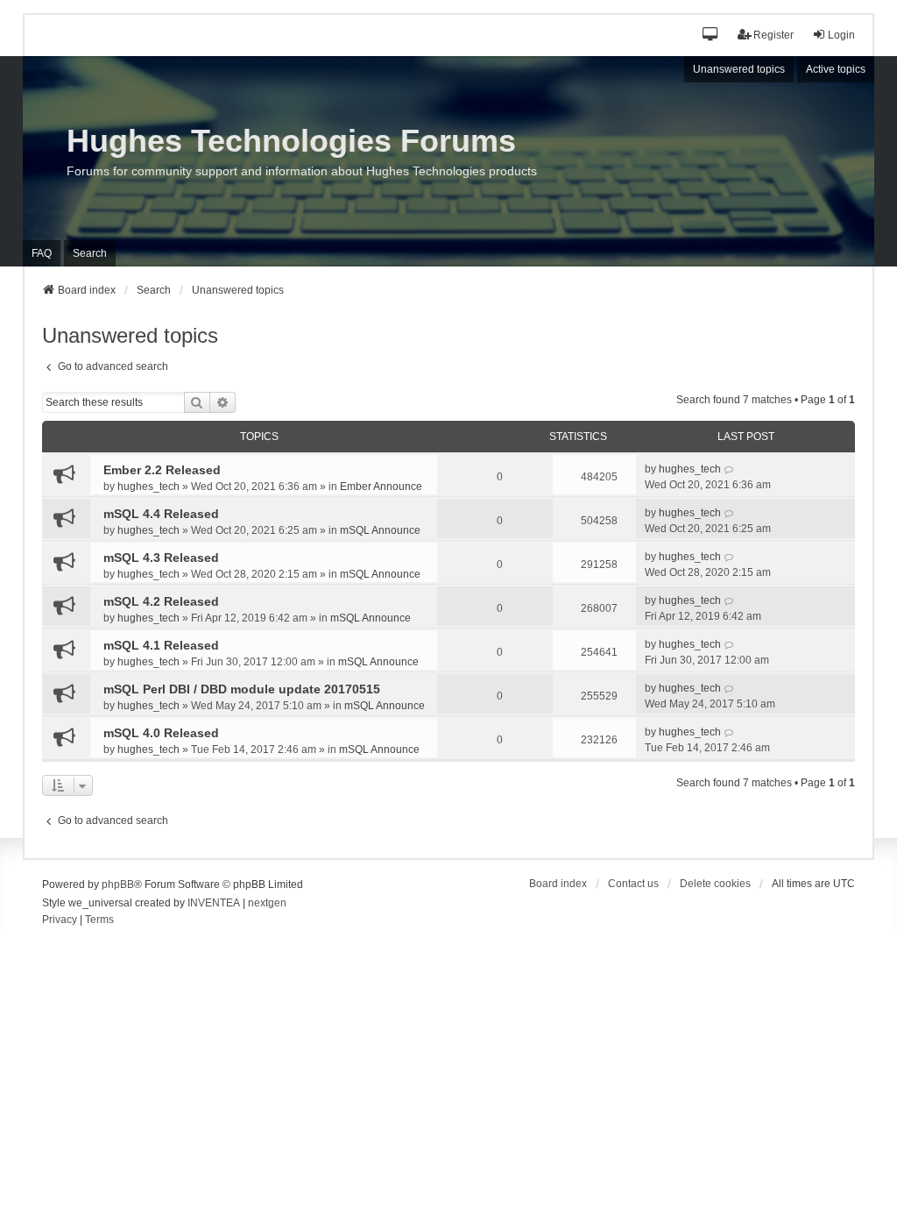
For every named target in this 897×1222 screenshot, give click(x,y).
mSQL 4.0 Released (161, 733)
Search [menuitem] (90, 253)
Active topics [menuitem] (835, 69)
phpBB (118, 884)
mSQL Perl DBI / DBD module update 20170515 (241, 689)
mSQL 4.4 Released (161, 514)
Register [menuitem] (773, 35)
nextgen (267, 903)
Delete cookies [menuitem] (715, 883)
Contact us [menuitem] (633, 883)
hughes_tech (148, 486)
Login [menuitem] (841, 35)
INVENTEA (213, 903)
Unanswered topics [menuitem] (739, 69)
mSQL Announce (380, 530)
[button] (711, 35)
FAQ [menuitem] (42, 253)
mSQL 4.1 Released (161, 645)
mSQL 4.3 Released (161, 558)
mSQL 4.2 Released (161, 601)
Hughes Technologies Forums (291, 141)
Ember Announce (381, 486)
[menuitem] (59, 920)
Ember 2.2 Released (162, 470)
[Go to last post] (729, 469)
